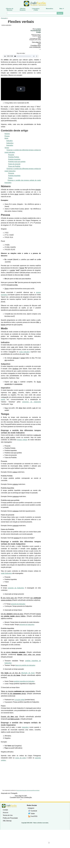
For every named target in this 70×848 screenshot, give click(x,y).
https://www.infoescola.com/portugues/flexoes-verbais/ (28, 790)
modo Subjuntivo (6, 573)
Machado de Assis (28, 673)
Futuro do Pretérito (14, 166)
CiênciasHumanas (23, 9)
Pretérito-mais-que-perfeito (16, 161)
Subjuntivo (9, 143)
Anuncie (5, 812)
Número (7, 133)
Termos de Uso (8, 815)
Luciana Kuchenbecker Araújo (36, 30)
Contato (5, 810)
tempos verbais (22, 439)
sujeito (3, 399)
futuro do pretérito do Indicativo (25, 665)
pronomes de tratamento (31, 402)
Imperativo (9, 145)
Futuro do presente (14, 164)
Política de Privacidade (10, 818)
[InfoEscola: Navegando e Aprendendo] (35, 3)
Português (4, 18)
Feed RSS (34, 816)
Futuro (10, 178)
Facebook (34, 811)
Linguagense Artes (35, 9)
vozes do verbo (20, 758)
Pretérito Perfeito (13, 157)
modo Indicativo (24, 352)
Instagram (31, 808)
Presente (11, 154)
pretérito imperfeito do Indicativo (24, 681)
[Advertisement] (21, 775)
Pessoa (7, 136)
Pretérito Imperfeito (14, 159)
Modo (6, 138)
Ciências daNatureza (9, 9)
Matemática (49, 8)
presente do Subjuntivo (16, 588)
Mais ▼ (62, 8)
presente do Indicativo (18, 604)
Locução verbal (20, 699)
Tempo (7, 147)
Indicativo (9, 140)
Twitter (33, 813)
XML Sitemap (7, 821)
